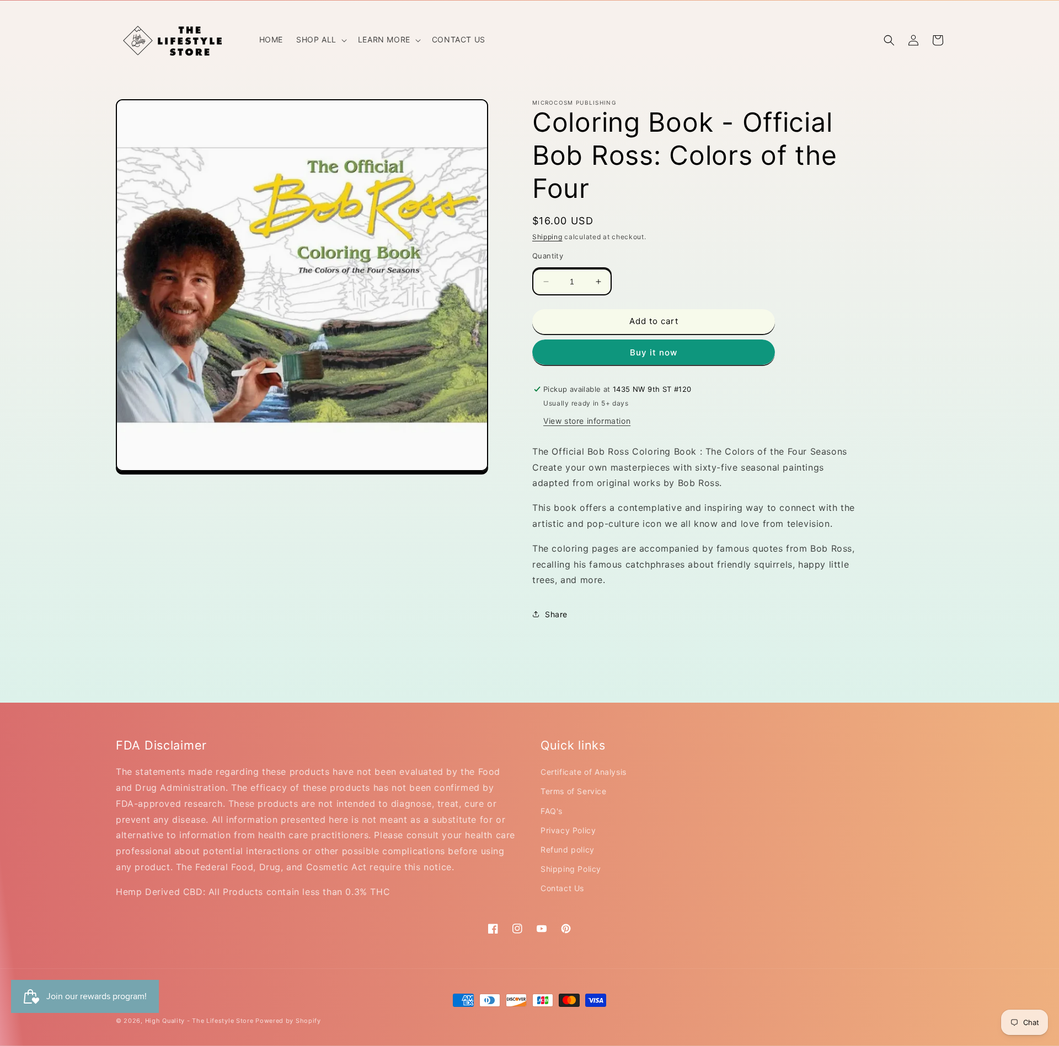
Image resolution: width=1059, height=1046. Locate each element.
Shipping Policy (571, 869)
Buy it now (653, 352)
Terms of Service (574, 791)
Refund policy (568, 849)
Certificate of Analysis (584, 772)
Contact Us (562, 888)
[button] (320, 39)
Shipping (547, 237)
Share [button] (556, 614)
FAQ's (552, 811)
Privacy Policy (568, 830)
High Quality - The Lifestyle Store (199, 1021)
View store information (586, 420)
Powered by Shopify (288, 1021)
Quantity (547, 255)
